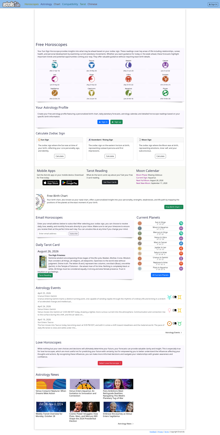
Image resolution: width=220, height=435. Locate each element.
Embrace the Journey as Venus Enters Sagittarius (117, 415)
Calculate (60, 156)
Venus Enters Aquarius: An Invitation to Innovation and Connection (82, 393)
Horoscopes (32, 4)
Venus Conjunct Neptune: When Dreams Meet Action (51, 392)
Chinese (92, 4)
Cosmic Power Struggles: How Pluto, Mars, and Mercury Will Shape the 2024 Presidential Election (83, 417)
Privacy (160, 432)
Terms (166, 432)
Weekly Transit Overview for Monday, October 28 (49, 415)
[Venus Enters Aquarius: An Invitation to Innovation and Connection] (84, 384)
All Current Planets (160, 275)
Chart (57, 4)
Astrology (46, 4)
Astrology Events (172, 332)
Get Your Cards (110, 182)
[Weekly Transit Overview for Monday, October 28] (51, 406)
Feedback (153, 432)
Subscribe (74, 234)
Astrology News (125, 423)
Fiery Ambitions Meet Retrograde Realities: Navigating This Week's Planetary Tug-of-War (114, 394)
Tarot (83, 4)
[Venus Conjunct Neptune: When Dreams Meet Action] (51, 384)
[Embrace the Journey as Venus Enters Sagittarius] (118, 406)
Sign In (214, 4)
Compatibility (70, 4)
